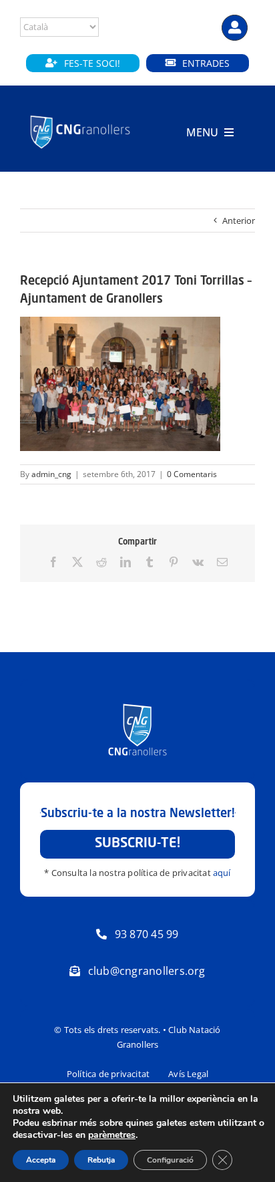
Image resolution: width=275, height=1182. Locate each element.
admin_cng (51, 474)
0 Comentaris (192, 474)
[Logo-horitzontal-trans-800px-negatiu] (80, 116)
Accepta (40, 1160)
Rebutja (101, 1160)
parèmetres (111, 1135)
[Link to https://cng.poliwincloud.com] (235, 28)
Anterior (238, 220)
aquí (222, 873)
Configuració (170, 1160)
